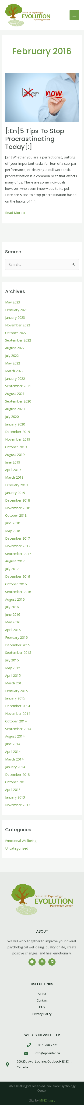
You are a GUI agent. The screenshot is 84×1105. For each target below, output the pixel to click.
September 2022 (18, 340)
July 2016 (12, 606)
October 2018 (16, 515)
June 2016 (12, 614)
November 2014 (17, 713)
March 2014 (14, 759)
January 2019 (15, 492)
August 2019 (14, 454)
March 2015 (14, 683)
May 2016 (12, 622)
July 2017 (12, 568)
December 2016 (17, 576)
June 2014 (12, 743)
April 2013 (13, 789)
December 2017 (17, 538)
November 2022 (17, 325)
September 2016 (18, 591)
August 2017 (14, 561)
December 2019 (17, 431)
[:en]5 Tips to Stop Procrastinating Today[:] (34, 138)
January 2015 (15, 698)
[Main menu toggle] (74, 15)
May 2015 (12, 667)
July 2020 (12, 416)
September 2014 (18, 728)
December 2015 (17, 645)
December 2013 (17, 774)
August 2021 (14, 393)
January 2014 (15, 766)
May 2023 (12, 302)
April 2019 (13, 469)
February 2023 (16, 309)
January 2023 (15, 317)
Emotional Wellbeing (21, 840)
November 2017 (17, 546)
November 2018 (17, 508)
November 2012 (17, 804)
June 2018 (12, 523)
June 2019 (12, 462)
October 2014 (16, 721)
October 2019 (16, 447)
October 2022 (16, 332)
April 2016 (13, 629)
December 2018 (17, 500)
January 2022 (15, 378)
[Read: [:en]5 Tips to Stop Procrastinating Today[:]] (42, 97)
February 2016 (16, 637)
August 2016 (14, 599)
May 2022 (12, 363)
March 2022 (14, 370)
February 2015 (16, 690)
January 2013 (15, 797)
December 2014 (17, 705)
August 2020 (14, 408)
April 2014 (13, 751)
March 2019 (14, 477)
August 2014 (14, 736)
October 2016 (16, 584)
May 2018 (12, 530)
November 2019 (17, 439)
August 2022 (14, 347)
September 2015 (18, 652)
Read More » (15, 212)
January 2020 (15, 424)
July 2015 (12, 660)
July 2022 (12, 355)
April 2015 (13, 675)
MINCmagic (47, 1100)
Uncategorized (16, 848)
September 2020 (18, 401)
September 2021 (18, 385)
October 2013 (16, 782)
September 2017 (18, 553)
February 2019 (16, 485)
